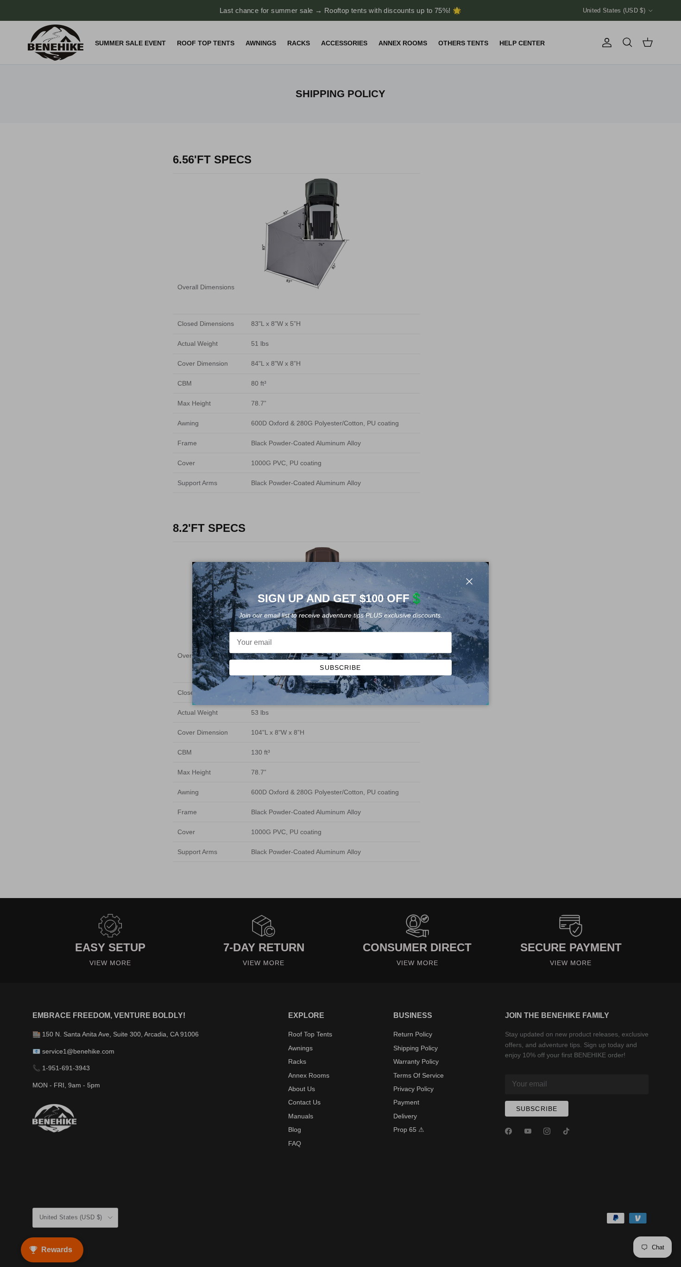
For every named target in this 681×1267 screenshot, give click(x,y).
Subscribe (340, 667)
